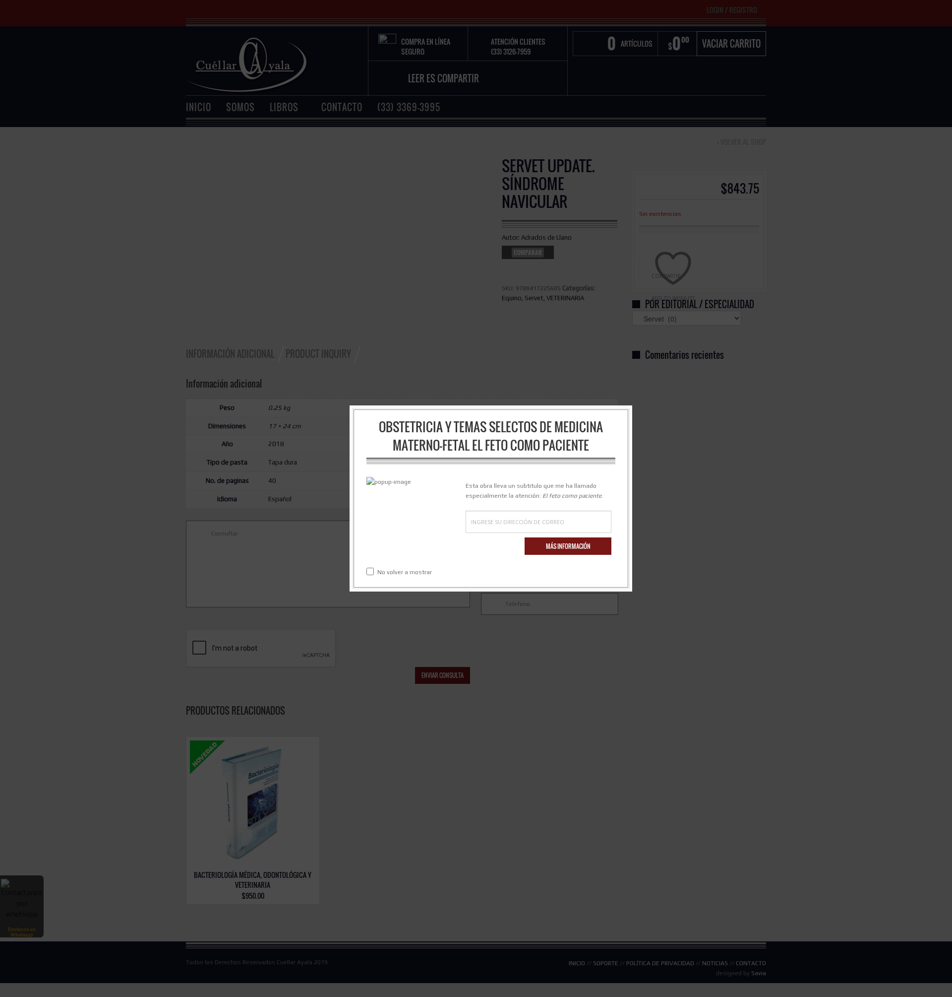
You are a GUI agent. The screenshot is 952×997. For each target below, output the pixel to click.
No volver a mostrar (404, 572)
